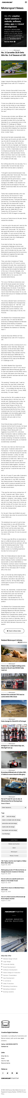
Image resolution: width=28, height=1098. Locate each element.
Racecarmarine (5, 1063)
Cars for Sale (5, 1060)
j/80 (3, 816)
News (3, 1058)
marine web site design (8, 827)
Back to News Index (15, 631)
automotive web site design (9, 823)
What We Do (5, 1056)
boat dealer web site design (9, 830)
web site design (11, 816)
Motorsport (17, 50)
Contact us (4, 1046)
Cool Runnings (6, 833)
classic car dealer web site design (11, 820)
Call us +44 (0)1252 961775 (9, 1044)
